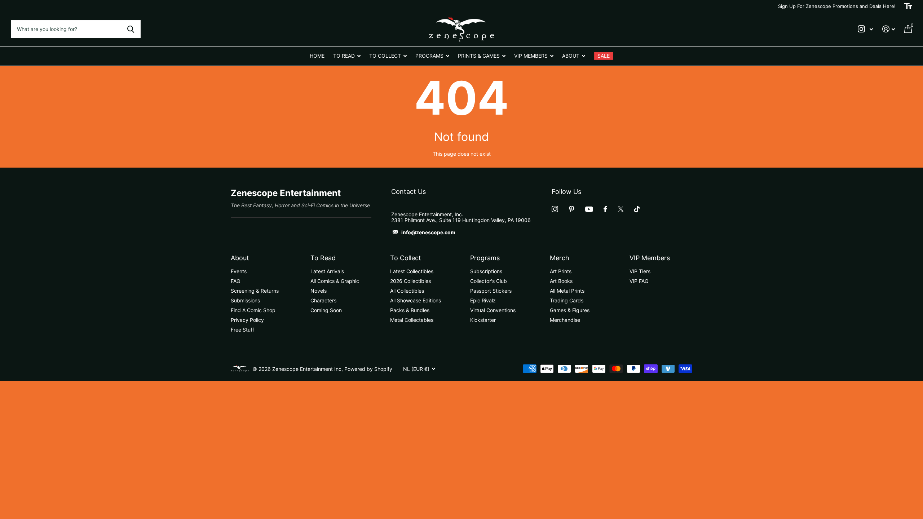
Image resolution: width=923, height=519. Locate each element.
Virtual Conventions (493, 310)
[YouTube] (589, 209)
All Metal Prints (567, 291)
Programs (485, 258)
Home (317, 56)
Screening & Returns (255, 291)
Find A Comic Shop (253, 310)
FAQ (235, 281)
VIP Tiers (640, 271)
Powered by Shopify (368, 369)
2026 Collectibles (410, 281)
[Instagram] (555, 209)
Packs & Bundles (409, 310)
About (240, 258)
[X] (620, 209)
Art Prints (560, 271)
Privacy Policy (247, 320)
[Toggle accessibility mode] (908, 6)
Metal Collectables (411, 320)
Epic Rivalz (483, 300)
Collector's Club (488, 281)
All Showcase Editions (415, 300)
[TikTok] (637, 209)
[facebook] (605, 209)
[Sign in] (888, 29)
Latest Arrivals (327, 271)
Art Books (561, 281)
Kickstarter (483, 320)
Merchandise (565, 320)
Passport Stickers (491, 291)
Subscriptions (486, 271)
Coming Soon (326, 310)
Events (239, 271)
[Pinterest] (571, 209)
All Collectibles (407, 291)
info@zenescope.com (428, 232)
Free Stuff (242, 330)
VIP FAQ (639, 281)
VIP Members (650, 258)
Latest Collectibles (411, 271)
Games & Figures (569, 310)
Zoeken (131, 29)
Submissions (245, 300)
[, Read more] (865, 29)
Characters (323, 300)
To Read (323, 258)
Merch (559, 258)
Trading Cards (566, 300)
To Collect (405, 258)
